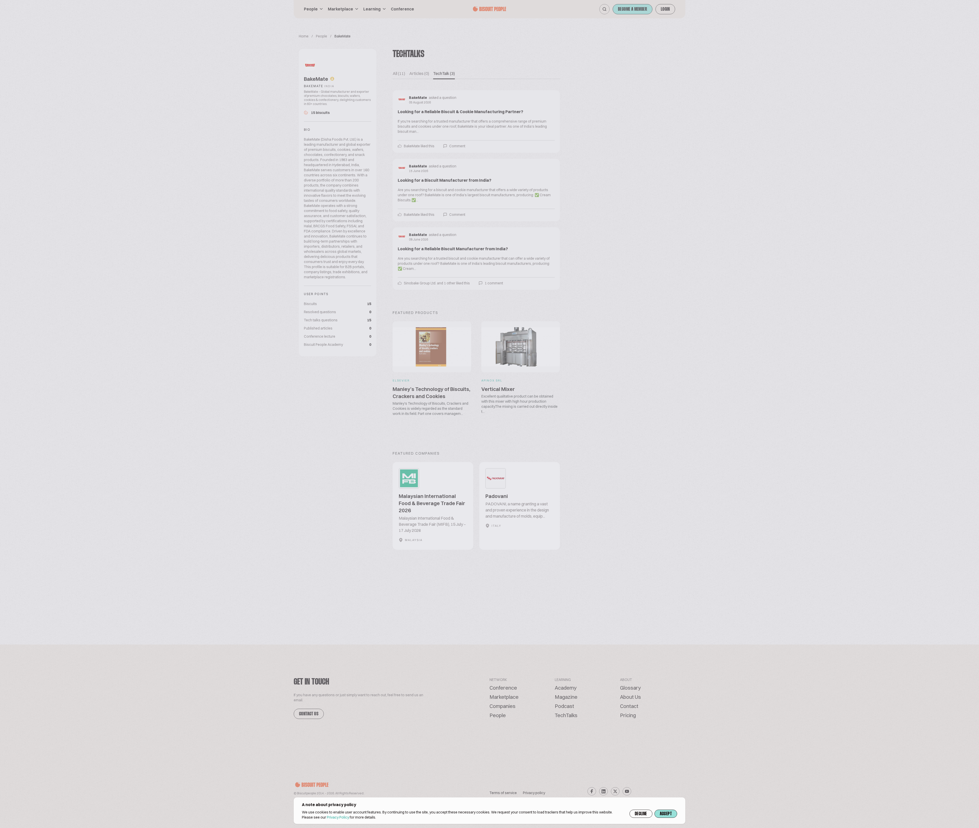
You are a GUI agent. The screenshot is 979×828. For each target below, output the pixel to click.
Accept (666, 814)
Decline (641, 814)
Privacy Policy (338, 817)
